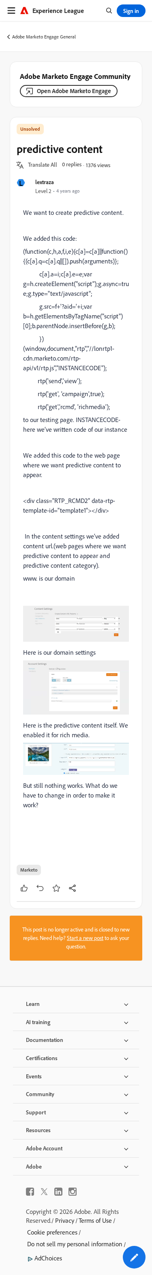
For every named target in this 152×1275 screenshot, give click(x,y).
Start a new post (85, 938)
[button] (42, 165)
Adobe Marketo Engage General (44, 37)
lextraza (44, 181)
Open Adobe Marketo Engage (74, 91)
